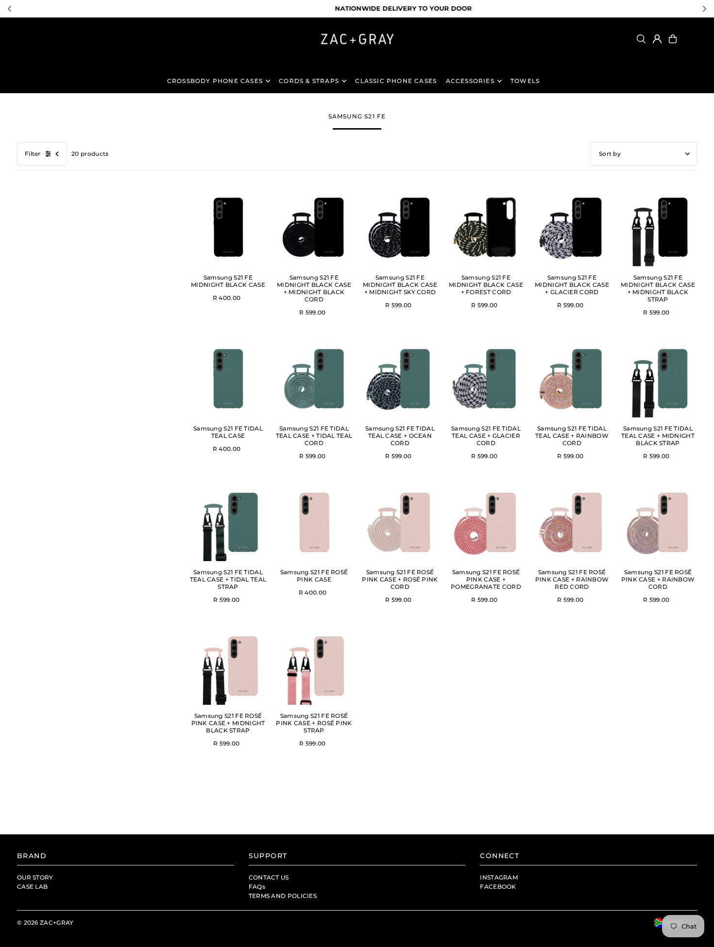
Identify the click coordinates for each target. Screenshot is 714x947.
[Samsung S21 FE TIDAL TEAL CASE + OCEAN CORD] (400, 378)
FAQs (257, 886)
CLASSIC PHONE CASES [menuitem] (396, 80)
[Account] (657, 38)
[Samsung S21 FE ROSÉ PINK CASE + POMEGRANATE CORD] (486, 522)
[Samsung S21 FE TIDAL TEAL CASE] (228, 378)
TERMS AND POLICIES (283, 895)
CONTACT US (269, 877)
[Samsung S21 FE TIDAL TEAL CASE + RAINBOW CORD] (572, 378)
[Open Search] (641, 38)
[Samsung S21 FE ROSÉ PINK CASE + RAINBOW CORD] (658, 522)
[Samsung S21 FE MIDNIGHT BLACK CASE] (228, 227)
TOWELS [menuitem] (525, 80)
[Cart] (673, 38)
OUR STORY (35, 877)
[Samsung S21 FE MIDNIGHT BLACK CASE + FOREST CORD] (486, 227)
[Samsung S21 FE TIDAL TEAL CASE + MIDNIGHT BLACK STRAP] (658, 378)
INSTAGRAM (499, 877)
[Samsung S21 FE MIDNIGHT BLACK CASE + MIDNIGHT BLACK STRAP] (658, 227)
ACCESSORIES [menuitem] (470, 80)
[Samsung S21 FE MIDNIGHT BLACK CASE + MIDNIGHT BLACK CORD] (314, 227)
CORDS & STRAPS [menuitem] (309, 80)
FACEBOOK (498, 886)
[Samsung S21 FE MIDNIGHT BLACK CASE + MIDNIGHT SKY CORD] (400, 227)
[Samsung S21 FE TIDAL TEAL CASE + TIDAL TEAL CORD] (314, 378)
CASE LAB (32, 886)
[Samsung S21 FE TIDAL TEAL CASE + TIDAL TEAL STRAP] (228, 522)
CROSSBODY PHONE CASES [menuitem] (215, 80)
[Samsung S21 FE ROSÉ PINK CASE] (314, 522)
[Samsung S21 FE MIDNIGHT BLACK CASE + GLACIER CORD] (572, 227)
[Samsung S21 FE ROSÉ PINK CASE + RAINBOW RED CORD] (572, 522)
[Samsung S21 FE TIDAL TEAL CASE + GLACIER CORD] (486, 378)
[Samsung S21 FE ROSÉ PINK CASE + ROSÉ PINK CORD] (400, 522)
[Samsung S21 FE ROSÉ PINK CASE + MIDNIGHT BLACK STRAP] (228, 666)
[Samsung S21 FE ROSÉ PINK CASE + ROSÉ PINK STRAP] (314, 666)
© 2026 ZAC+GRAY (45, 922)
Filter (33, 153)
